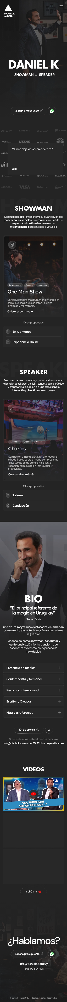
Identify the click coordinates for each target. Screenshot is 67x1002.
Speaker (47, 74)
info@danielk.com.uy (33, 964)
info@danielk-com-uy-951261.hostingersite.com (33, 743)
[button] (61, 6)
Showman (24, 74)
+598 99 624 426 (33, 968)
